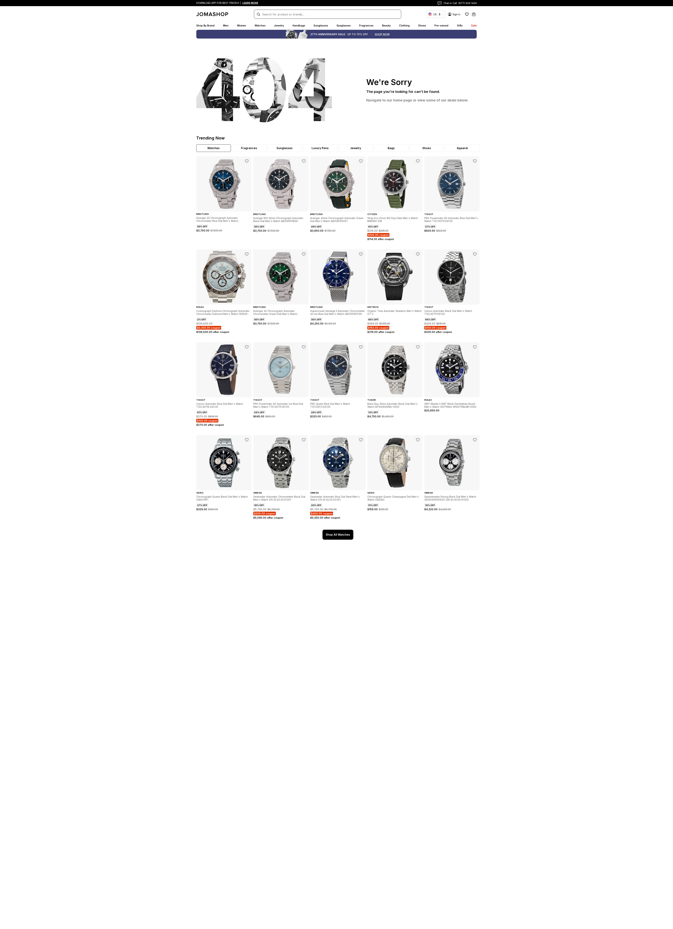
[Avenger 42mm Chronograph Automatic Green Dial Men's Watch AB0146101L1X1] (361, 161)
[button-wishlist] (467, 14)
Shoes (422, 25)
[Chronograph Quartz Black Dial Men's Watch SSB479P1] (246, 439)
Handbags (299, 25)
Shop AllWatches (338, 534)
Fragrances (366, 25)
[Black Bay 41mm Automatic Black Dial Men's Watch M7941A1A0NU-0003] (417, 347)
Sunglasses (321, 25)
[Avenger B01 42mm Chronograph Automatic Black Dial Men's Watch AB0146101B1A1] (303, 161)
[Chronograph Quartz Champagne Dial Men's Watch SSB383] (417, 439)
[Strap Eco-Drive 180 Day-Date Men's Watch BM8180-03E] (417, 161)
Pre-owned (441, 25)
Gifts (460, 25)
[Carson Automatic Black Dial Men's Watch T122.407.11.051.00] (474, 254)
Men (226, 25)
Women (241, 25)
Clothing (404, 25)
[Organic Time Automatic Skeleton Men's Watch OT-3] (417, 254)
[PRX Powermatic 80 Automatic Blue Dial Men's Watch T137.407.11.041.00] (474, 161)
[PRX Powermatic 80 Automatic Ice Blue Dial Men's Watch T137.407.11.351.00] (303, 347)
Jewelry (279, 25)
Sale (474, 25)
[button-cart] (474, 14)
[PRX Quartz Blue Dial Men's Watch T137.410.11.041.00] (361, 347)
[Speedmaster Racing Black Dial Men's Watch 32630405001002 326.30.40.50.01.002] (474, 439)
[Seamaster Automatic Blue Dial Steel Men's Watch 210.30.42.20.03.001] (361, 439)
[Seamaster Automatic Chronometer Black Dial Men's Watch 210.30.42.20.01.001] (303, 439)
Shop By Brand (205, 25)
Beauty (386, 25)
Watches (260, 25)
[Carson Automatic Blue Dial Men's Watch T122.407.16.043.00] (246, 347)
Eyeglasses (344, 25)
